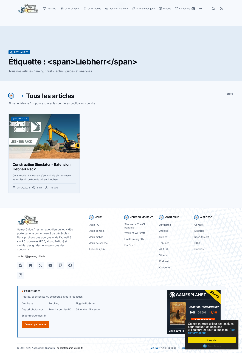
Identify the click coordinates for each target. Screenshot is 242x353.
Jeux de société (98, 242)
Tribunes (164, 242)
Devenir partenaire (35, 324)
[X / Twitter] (40, 265)
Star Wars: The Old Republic (135, 226)
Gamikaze (27, 303)
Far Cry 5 (129, 245)
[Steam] (20, 265)
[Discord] (193, 8)
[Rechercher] (213, 8)
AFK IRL (163, 248)
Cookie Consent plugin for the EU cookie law (212, 346)
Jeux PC (94, 224)
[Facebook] (70, 265)
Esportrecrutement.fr (34, 315)
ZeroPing (54, 303)
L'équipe (199, 230)
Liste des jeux (97, 248)
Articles (163, 230)
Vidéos (163, 255)
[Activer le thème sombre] (221, 8)
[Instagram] (20, 275)
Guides (163, 236)
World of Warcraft (134, 232)
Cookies (199, 248)
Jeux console (97, 230)
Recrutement (201, 236)
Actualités (165, 224)
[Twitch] (60, 265)
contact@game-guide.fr (31, 256)
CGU (197, 242)
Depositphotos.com (33, 309)
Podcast (164, 261)
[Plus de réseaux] (200, 8)
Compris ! (212, 340)
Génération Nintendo (88, 309)
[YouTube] (50, 265)
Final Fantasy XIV (134, 239)
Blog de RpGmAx (85, 303)
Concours (164, 267)
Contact (199, 224)
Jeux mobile (96, 236)
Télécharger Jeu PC (60, 309)
